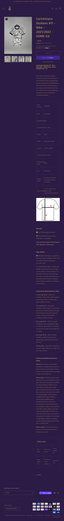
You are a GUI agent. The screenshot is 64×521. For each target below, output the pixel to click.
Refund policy (30, 515)
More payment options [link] (48, 61)
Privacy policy (48, 515)
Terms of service (56, 515)
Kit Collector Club (12, 515)
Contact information (38, 515)
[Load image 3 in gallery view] (21, 59)
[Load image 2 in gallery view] (15, 59)
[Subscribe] (32, 493)
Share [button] (39, 475)
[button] (3, 8)
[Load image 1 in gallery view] (8, 59)
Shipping (38, 43)
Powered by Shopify (20, 515)
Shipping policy (56, 517)
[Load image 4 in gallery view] (28, 59)
